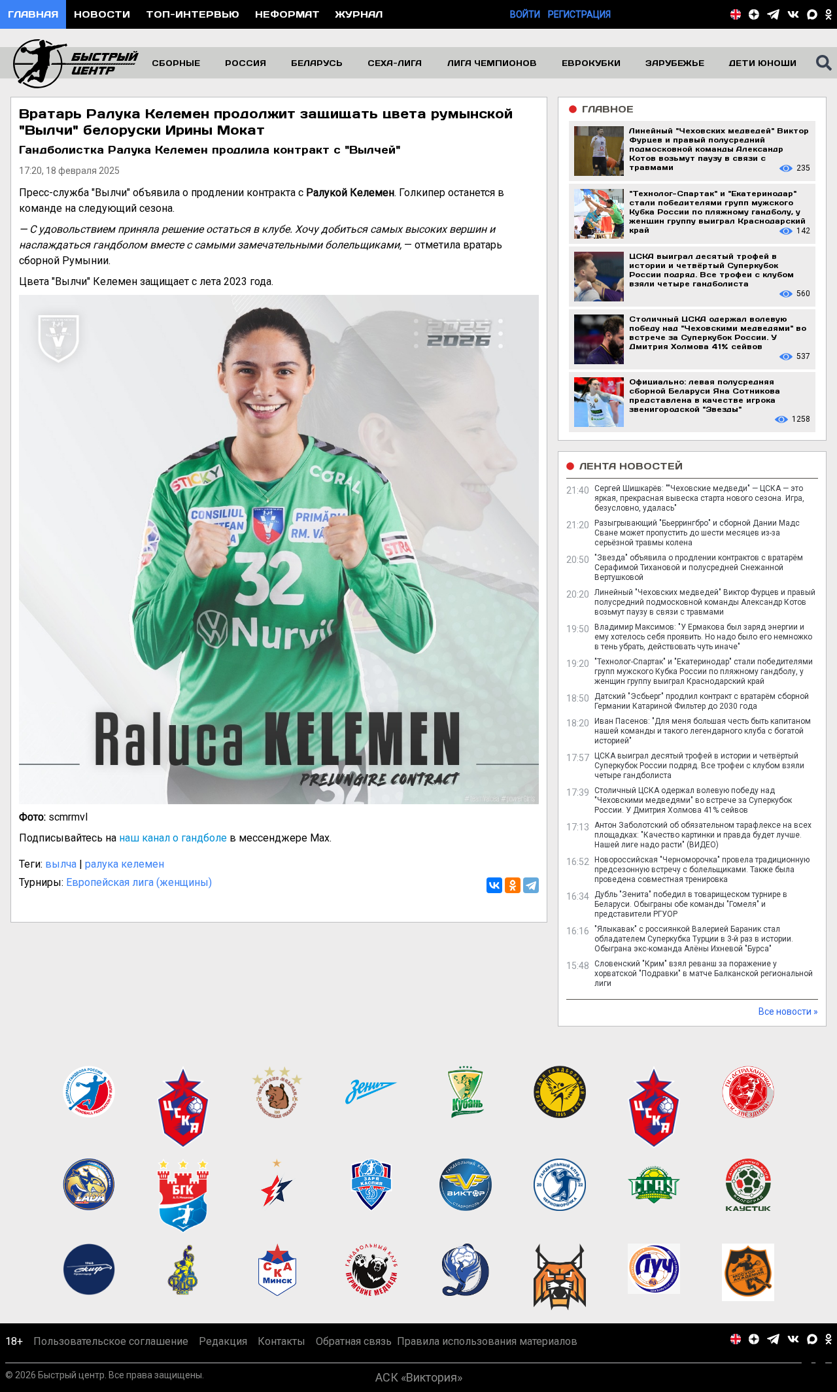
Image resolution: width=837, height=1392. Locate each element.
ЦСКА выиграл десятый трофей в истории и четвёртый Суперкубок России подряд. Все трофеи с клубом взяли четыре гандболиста (699, 765)
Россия (245, 62)
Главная (33, 14)
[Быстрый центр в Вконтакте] (793, 14)
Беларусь (317, 62)
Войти (525, 14)
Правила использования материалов (487, 1341)
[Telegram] (531, 885)
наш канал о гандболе (173, 838)
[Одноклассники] (513, 885)
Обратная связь (354, 1341)
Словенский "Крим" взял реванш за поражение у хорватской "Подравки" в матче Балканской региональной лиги (703, 973)
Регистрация (579, 14)
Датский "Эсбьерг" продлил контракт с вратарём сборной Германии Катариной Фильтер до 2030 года (701, 701)
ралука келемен (124, 864)
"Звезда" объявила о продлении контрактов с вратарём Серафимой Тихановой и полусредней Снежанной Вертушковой (698, 567)
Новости (102, 14)
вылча (61, 864)
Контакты (281, 1341)
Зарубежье (674, 62)
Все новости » (788, 1011)
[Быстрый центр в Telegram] (773, 14)
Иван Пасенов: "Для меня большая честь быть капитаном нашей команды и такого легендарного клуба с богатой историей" (702, 731)
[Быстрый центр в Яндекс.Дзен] (754, 14)
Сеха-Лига (394, 62)
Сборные (176, 62)
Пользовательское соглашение (110, 1341)
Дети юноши (762, 62)
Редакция (223, 1341)
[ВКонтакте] (494, 885)
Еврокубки (591, 62)
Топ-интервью (192, 14)
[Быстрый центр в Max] (812, 14)
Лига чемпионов (492, 62)
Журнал (359, 14)
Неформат (287, 14)
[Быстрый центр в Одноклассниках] (828, 14)
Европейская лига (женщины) (139, 882)
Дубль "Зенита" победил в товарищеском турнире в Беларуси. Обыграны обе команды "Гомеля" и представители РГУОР (690, 904)
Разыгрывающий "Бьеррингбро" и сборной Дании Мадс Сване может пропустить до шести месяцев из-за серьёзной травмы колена (697, 532)
